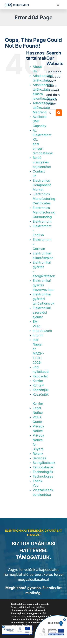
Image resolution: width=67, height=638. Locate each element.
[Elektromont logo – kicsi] (17, 5)
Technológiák (43, 472)
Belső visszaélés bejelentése (42, 162)
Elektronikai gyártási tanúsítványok (43, 298)
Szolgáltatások (44, 463)
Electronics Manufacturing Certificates (44, 198)
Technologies (43, 476)
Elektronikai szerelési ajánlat (42, 312)
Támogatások (43, 467)
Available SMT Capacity (40, 121)
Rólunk (38, 454)
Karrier (38, 381)
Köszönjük (41, 390)
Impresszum (42, 331)
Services (39, 458)
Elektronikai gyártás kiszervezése (43, 285)
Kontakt (38, 385)
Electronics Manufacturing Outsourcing (44, 212)
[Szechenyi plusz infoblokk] (17, 627)
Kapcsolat (40, 376)
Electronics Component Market (42, 185)
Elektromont (42, 221)
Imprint (38, 335)
